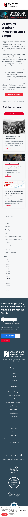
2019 (7, 276)
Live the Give (8, 246)
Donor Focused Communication (13, 239)
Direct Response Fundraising (13, 236)
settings (16, 511)
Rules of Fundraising (10, 252)
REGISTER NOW (14, 94)
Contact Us (14, 380)
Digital (6, 233)
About (14, 373)
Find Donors (14, 413)
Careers (14, 376)
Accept (4, 514)
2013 (7, 290)
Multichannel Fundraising (14, 402)
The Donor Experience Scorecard (14, 439)
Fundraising (8, 243)
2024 (7, 264)
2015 (7, 285)
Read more (8, 149)
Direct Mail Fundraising (18, 101)
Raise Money (14, 409)
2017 (7, 281)
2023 (7, 266)
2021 (7, 271)
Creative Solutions (14, 399)
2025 (7, 262)
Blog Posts (14, 428)
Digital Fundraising (6, 101)
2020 (7, 273)
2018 (7, 278)
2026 (7, 259)
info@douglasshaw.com (19, 361)
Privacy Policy (22, 459)
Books (14, 432)
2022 (7, 269)
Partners (7, 249)
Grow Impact (14, 416)
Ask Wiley (7, 226)
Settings (11, 514)
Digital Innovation (14, 406)
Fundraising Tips (14, 442)
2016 (7, 283)
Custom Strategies (14, 392)
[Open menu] (23, 5)
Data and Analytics (14, 395)
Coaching (7, 230)
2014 (7, 288)
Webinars (14, 435)
